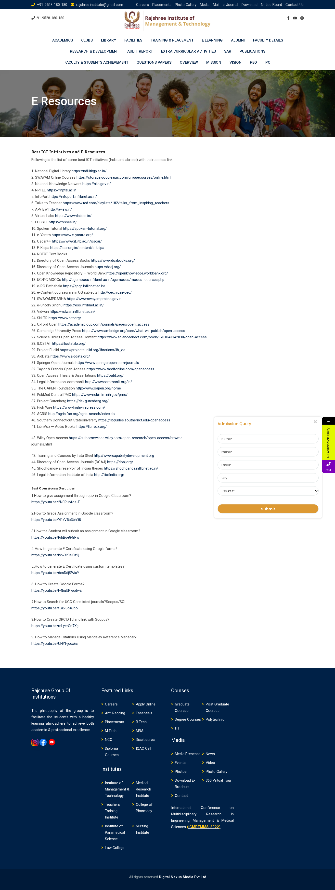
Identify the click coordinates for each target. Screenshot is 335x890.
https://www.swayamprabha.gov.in (94, 299)
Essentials (144, 713)
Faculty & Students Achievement (96, 62)
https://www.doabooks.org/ (113, 260)
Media (204, 4)
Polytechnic (215, 719)
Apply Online (145, 704)
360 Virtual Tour (218, 780)
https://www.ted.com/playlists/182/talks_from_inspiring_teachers (116, 203)
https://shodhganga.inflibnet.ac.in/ (131, 468)
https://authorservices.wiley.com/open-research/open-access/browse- (126, 438)
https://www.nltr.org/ (65, 318)
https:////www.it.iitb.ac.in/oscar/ (77, 241)
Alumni (238, 40)
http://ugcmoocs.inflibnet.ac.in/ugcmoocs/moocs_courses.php (113, 279)
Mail (216, 4)
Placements (161, 4)
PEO (253, 62)
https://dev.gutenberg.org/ (88, 401)
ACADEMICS (62, 40)
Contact (181, 795)
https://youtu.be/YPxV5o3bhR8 (56, 519)
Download (250, 4)
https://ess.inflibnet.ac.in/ (84, 305)
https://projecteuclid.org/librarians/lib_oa (92, 350)
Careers (142, 4)
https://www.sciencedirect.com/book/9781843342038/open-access (152, 337)
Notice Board (271, 4)
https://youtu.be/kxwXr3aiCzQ (55, 555)
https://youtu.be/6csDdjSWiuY (55, 573)
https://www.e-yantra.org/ (72, 235)
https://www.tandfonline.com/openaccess (120, 369)
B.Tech (141, 722)
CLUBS (87, 40)
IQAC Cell (143, 748)
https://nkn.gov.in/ (96, 184)
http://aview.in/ (60, 209)
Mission (213, 62)
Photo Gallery (185, 4)
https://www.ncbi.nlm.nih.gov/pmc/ (100, 394)
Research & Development (94, 51)
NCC (108, 739)
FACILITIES (133, 40)
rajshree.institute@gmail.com (99, 4)
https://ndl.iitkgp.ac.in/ (89, 171)
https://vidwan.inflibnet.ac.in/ (72, 311)
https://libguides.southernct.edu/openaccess (134, 420)
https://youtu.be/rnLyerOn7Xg (54, 626)
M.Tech (110, 731)
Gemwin (36, 750)
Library (108, 40)
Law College (115, 848)
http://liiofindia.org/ (109, 475)
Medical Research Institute (143, 789)
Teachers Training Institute (112, 810)
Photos (181, 771)
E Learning (212, 40)
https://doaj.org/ (108, 267)
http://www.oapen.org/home (98, 388)
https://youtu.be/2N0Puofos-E (55, 502)
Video (210, 763)
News (210, 754)
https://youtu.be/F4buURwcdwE (56, 590)
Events (180, 763)
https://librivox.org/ (92, 426)
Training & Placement (172, 40)
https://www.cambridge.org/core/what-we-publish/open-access (133, 331)
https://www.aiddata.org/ (70, 356)
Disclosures (145, 739)
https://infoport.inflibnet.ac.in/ (73, 196)
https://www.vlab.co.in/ (73, 216)
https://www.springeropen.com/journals (107, 362)
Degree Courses (188, 719)
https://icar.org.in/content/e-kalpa (77, 247)
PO (268, 62)
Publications (252, 51)
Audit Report (140, 51)
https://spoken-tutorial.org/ (85, 228)
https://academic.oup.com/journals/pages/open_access (104, 324)
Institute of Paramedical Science (115, 832)
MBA (139, 731)
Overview (189, 62)
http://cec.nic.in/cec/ (115, 292)
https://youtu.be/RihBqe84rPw (55, 537)
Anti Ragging (115, 713)
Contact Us (294, 4)
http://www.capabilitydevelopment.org (124, 455)
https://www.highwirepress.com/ (79, 407)
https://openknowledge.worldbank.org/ (137, 273)
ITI (177, 728)
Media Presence (188, 754)
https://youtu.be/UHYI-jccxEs (54, 643)
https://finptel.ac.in (61, 190)
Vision (236, 62)
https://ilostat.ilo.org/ (69, 343)
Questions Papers (154, 62)
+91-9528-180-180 (52, 4)
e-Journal (230, 4)
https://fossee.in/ (63, 222)
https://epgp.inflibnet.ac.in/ (84, 286)
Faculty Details (268, 40)
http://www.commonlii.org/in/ (108, 382)
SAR (227, 51)
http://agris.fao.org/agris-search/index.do (81, 414)
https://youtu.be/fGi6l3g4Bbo (54, 608)
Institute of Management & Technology (117, 789)
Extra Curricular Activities (188, 51)
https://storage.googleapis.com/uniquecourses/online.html (124, 177)
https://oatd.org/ (110, 375)
